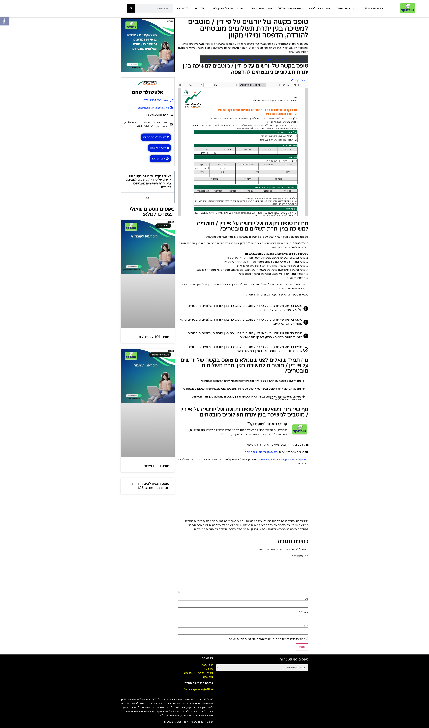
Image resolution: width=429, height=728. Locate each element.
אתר (305, 625)
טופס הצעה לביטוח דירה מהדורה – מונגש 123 (151, 486)
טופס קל (303, 459)
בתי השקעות (270, 452)
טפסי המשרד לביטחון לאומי (227, 8)
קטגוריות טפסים (345, 8)
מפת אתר (207, 676)
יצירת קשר (182, 8)
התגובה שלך (300, 556)
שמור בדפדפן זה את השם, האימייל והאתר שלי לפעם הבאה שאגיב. (266, 639)
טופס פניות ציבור (157, 466)
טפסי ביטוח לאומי (319, 8)
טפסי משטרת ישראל (290, 8)
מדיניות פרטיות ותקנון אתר (198, 672)
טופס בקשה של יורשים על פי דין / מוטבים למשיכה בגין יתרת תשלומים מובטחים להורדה (254, 59)
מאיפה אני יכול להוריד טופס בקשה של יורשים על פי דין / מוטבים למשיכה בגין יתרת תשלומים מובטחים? (241, 388)
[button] (243, 381)
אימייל (303, 612)
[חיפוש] (131, 8)
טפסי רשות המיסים (261, 8)
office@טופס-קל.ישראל (198, 689)
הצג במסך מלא (299, 80)
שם (305, 598)
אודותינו (199, 8)
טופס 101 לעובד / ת (154, 337)
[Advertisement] (207, 490)
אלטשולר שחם (253, 452)
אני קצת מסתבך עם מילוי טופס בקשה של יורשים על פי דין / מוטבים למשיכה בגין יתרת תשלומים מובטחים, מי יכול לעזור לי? (246, 398)
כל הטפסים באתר (372, 8)
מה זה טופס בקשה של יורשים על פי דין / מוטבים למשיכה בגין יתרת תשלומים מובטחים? (250, 381)
